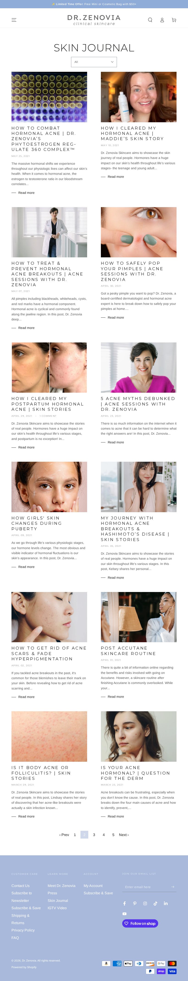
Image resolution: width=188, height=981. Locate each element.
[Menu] (14, 20)
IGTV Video (57, 908)
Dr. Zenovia (29, 960)
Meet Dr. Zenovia (61, 886)
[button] (150, 20)
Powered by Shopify (23, 967)
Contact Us (20, 886)
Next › (124, 835)
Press (52, 893)
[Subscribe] (174, 887)
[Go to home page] (94, 19)
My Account (93, 886)
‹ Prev (64, 835)
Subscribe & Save (26, 908)
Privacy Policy (23, 930)
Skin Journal (58, 901)
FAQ (15, 938)
